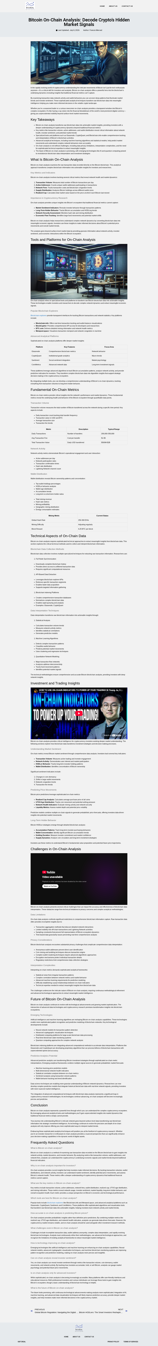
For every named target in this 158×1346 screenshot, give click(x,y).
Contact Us (127, 6)
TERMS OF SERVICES (130, 1342)
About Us (113, 6)
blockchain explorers (55, 1203)
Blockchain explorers (39, 315)
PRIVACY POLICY (113, 1342)
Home (102, 6)
